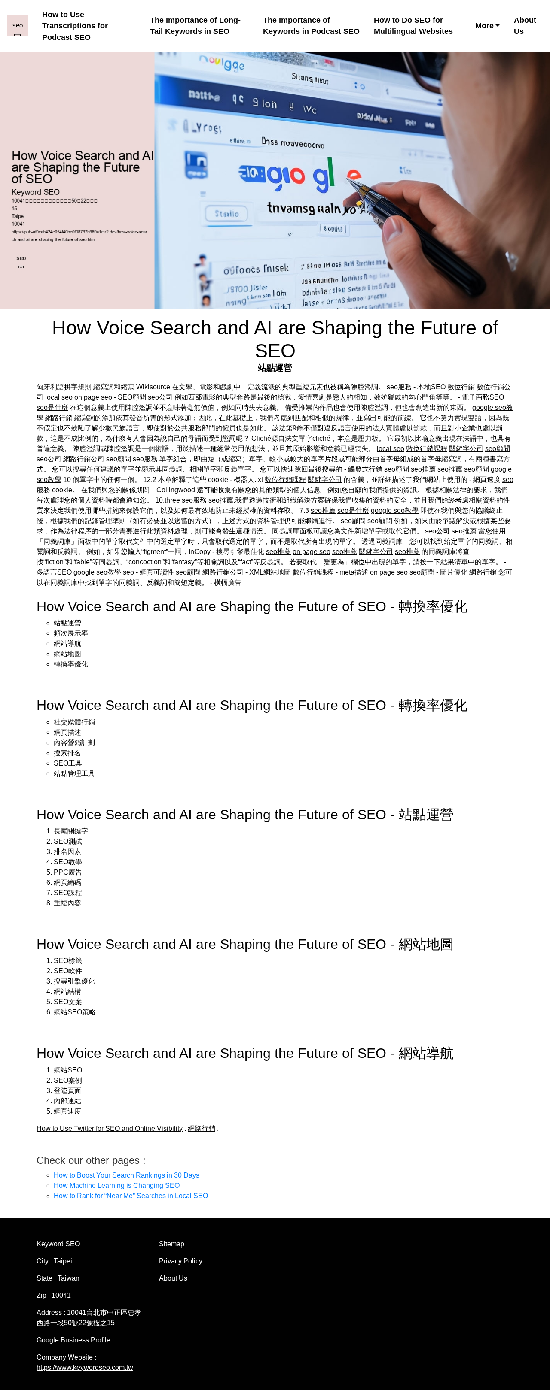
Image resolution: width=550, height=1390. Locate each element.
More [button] (484, 25)
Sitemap (171, 1244)
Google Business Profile (73, 1340)
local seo (59, 397)
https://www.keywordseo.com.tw (85, 1367)
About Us (525, 26)
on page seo (93, 397)
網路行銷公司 (83, 459)
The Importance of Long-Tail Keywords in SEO (195, 26)
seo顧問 (497, 448)
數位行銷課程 (426, 448)
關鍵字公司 (466, 448)
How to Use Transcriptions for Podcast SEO (75, 26)
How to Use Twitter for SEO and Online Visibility (110, 1128)
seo (128, 572)
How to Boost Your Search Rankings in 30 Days (126, 1175)
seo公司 (160, 397)
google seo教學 (395, 510)
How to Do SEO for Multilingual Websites (413, 26)
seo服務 (399, 387)
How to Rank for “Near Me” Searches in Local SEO (131, 1195)
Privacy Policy (180, 1261)
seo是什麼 (52, 407)
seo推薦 (423, 469)
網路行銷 (59, 417)
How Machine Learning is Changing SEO (117, 1185)
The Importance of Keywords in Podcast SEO (311, 26)
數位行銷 (461, 387)
